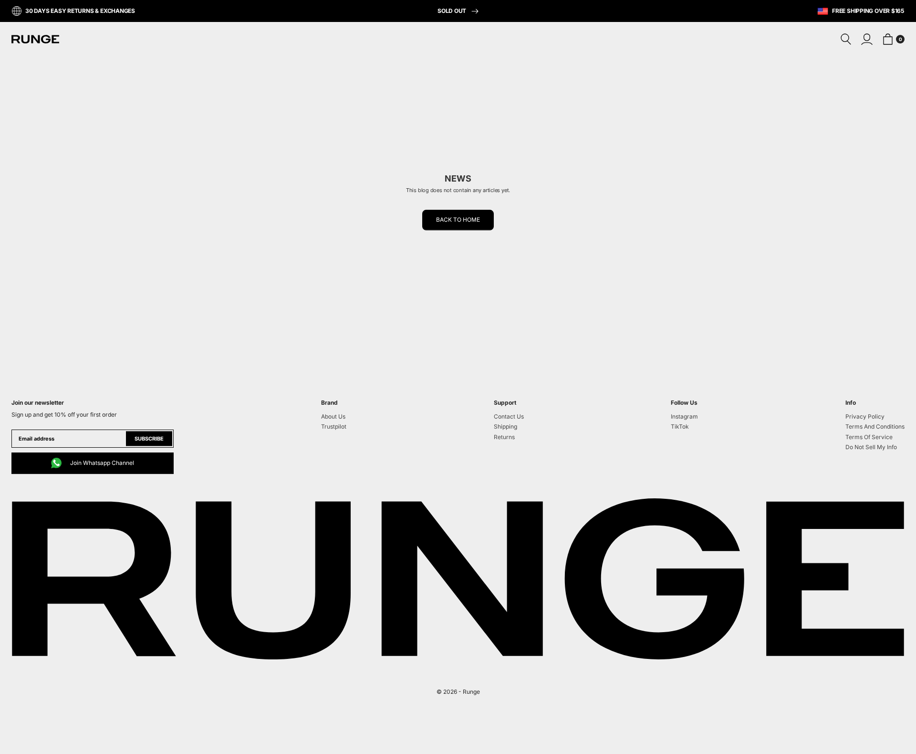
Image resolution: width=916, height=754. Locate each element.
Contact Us (509, 416)
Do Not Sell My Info (871, 447)
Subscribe (149, 438)
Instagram (684, 416)
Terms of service (869, 437)
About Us (333, 416)
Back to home (458, 219)
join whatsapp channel (102, 462)
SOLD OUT (452, 10)
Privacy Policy (865, 416)
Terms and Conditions (875, 426)
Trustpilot (333, 426)
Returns (504, 437)
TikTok (680, 426)
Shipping (505, 426)
